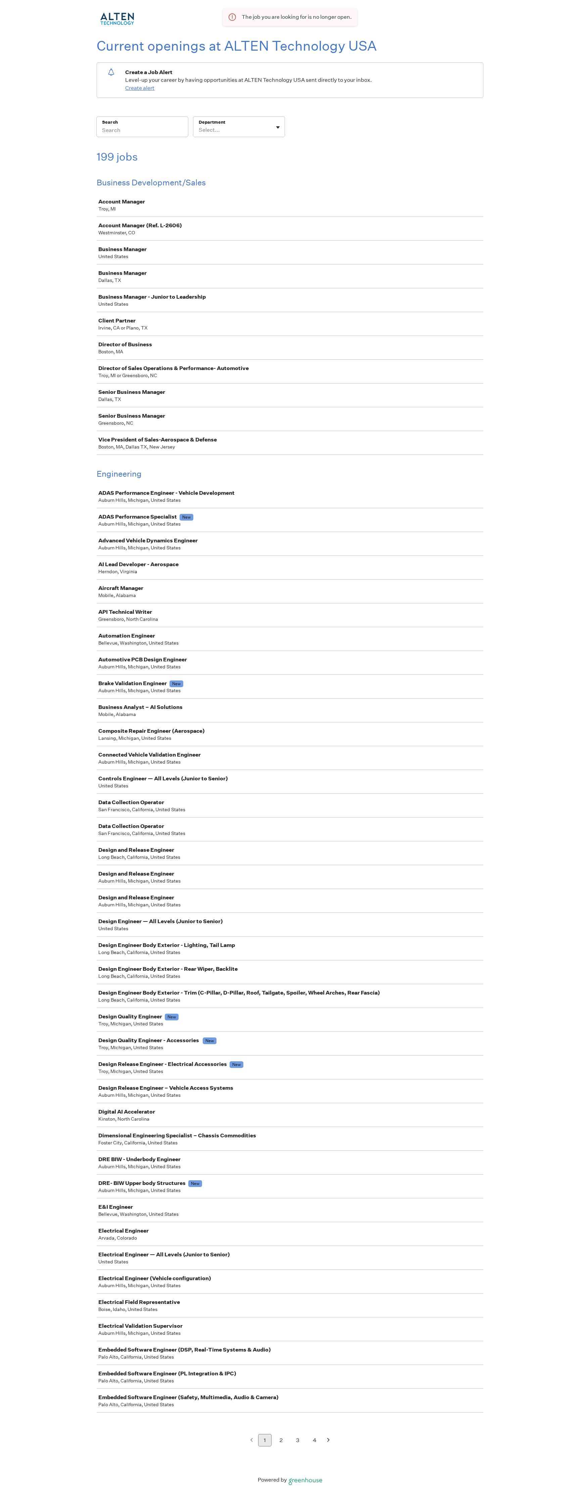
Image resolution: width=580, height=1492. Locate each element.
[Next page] (328, 1440)
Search (110, 122)
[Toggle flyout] (278, 127)
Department (212, 122)
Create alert (139, 88)
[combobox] (199, 130)
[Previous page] (251, 1440)
